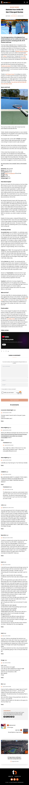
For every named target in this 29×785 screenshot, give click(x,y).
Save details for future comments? (9, 389)
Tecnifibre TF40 (10, 318)
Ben (2, 684)
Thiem (4, 56)
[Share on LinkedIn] (9, 352)
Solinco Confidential (10, 173)
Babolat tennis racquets (22, 51)
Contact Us (17, 776)
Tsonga (25, 54)
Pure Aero (22, 57)
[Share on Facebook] (2, 352)
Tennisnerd (6, 442)
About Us (10, 776)
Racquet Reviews (14, 7)
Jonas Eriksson (13, 16)
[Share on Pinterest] (6, 352)
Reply (2, 421)
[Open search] (24, 2)
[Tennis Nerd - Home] (9, 2)
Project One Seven (6, 66)
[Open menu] (27, 2)
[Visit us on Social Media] (12, 779)
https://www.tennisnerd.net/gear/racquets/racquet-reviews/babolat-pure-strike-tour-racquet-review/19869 (14, 436)
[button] (2, 752)
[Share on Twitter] (4, 352)
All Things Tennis (10, 74)
